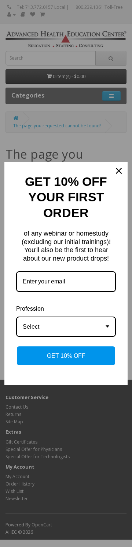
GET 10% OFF (66, 356)
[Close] (119, 171)
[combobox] (66, 327)
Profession (30, 309)
